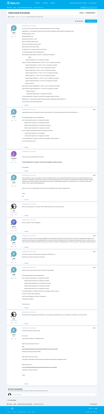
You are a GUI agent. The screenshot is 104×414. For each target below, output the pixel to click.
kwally (13, 16)
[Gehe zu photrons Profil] (14, 222)
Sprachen (9, 411)
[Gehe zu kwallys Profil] (9, 16)
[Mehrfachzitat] (22, 105)
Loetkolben (13, 158)
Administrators (14, 212)
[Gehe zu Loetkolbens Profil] (14, 154)
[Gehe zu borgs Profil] (14, 206)
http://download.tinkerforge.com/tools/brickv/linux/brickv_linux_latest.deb (40, 367)
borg (14, 210)
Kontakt (29, 411)
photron (14, 226)
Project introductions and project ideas (35, 16)
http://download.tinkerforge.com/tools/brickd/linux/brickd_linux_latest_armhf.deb (40, 349)
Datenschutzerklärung (22, 411)
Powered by (91, 411)
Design (14, 411)
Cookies (33, 411)
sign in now (34, 390)
